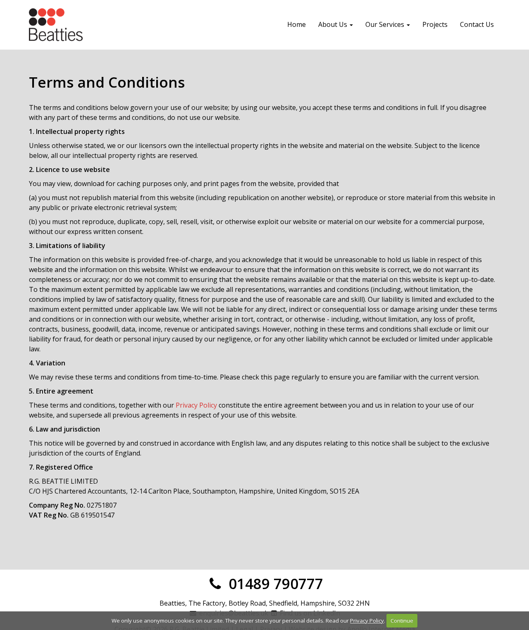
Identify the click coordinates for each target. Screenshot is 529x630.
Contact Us (477, 24)
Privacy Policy (196, 405)
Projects (435, 24)
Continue (402, 620)
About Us (333, 24)
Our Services (385, 24)
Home (296, 24)
